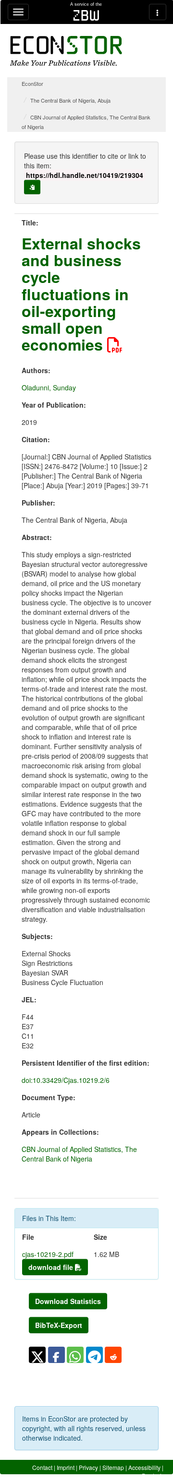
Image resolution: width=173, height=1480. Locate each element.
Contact (42, 1467)
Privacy (88, 1467)
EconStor (32, 83)
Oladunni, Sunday (49, 387)
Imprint (65, 1467)
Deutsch (152, 1475)
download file (51, 1267)
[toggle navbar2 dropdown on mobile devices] (157, 12)
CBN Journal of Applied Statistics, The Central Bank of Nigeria (79, 1153)
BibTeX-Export (58, 1325)
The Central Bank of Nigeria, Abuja (70, 100)
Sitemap (113, 1467)
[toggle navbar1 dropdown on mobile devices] (18, 12)
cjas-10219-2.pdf (48, 1254)
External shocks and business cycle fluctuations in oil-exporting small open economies (81, 293)
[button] (37, 1355)
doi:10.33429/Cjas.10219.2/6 (66, 1080)
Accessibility (144, 1467)
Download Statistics (68, 1301)
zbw (86, 15)
